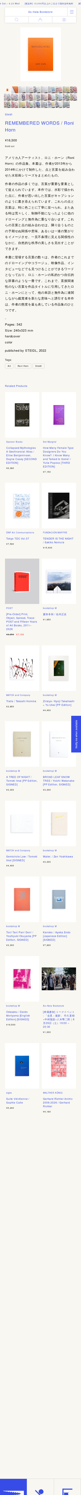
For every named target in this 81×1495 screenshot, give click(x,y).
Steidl (8, 114)
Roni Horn (23, 366)
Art (9, 366)
